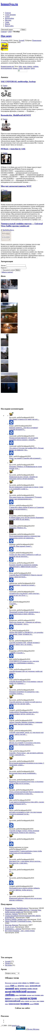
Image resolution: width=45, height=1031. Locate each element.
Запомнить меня (9, 270)
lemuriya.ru (9, 4)
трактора (26, 68)
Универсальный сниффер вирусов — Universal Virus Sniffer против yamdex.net (22, 225)
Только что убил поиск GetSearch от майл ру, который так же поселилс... (25, 555)
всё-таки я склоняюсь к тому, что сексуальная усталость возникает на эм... (25, 813)
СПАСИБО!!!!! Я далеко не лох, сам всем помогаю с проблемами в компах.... (24, 662)
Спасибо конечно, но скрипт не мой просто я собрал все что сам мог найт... (25, 703)
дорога (27, 986)
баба (20, 66)
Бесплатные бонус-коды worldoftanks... (23, 773)
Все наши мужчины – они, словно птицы (20, 931)
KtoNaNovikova (8, 230)
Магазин (8, 20)
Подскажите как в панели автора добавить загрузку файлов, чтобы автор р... (24, 889)
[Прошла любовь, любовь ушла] (11, 808)
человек (24, 1003)
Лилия (7, 963)
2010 (10, 31)
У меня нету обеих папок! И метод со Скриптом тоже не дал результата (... (26, 508)
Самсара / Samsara (11, 914)
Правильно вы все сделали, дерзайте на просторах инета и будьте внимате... (23, 478)
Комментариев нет (7, 66)
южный (32, 1004)
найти (42, 995)
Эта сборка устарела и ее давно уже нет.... (24, 419)
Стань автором (10, 15)
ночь (12, 998)
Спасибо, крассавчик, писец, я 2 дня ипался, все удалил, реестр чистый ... (26, 733)
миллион (29, 995)
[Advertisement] (10, 944)
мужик (15, 68)
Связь (7, 22)
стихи (20, 68)
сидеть (34, 1001)
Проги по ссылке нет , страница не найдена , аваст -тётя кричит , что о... (25, 623)
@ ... (10, 822)
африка (24, 983)
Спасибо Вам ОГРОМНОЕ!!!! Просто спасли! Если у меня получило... (25, 576)
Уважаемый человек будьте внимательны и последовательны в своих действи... (24, 613)
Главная (8, 13)
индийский (19, 991)
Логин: (3, 265)
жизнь (29, 988)
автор (20, 983)
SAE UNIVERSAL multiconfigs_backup (18, 81)
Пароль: (3, 268)
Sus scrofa (8, 965)
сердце (27, 1001)
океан (23, 998)
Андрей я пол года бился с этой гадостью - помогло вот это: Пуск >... (24, 594)
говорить (7, 985)
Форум (7, 24)
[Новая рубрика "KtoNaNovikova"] (11, 759)
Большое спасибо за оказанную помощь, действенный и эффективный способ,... (23, 566)
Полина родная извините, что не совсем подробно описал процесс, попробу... (23, 439)
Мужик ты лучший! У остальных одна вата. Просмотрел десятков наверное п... (24, 743)
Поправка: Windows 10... (18, 528)
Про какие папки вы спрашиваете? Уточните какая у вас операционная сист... (25, 498)
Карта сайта (9, 26)
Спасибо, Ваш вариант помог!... (20, 546)
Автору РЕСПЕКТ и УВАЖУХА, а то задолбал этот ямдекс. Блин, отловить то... (26, 633)
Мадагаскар (8, 983)
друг (17, 988)
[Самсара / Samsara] (11, 788)
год (12, 985)
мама (17, 995)
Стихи (7, 16)
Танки (5, 85)
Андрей (21, 40)
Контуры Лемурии (11, 925)
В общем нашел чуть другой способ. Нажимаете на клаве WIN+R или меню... (26, 518)
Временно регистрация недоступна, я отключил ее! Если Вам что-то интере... (26, 782)
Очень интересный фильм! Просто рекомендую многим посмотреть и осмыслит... (26, 793)
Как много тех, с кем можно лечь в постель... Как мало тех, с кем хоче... (25, 862)
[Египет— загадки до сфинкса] (11, 581)
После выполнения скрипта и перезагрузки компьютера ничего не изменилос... (24, 537)
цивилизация (14, 1004)
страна (42, 1001)
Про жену (6, 36)
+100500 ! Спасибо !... (17, 653)
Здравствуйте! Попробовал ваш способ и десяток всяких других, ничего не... (23, 713)
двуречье (21, 986)
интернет (31, 991)
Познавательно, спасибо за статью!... (22, 585)
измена (29, 66)
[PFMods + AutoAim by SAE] (11, 415)
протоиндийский (12, 1001)
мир (33, 995)
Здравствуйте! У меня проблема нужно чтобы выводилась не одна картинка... (25, 852)
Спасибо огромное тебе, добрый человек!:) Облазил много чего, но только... (24, 643)
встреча (37, 983)
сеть (31, 1001)
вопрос (32, 983)
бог (28, 983)
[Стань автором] (11, 769)
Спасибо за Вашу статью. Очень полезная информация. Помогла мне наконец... (24, 831)
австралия (14, 983)
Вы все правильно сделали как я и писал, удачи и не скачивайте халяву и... (26, 488)
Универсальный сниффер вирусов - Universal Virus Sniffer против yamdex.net (23, 911)
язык (36, 1004)
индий (8, 991)
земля (34, 989)
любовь (35, 66)
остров (32, 998)
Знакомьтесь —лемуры (13, 929)
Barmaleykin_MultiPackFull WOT (16, 115)
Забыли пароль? (7, 272)
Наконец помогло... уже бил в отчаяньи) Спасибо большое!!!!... (23, 428)
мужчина (37, 995)
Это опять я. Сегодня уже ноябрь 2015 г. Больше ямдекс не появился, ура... (26, 449)
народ (8, 998)
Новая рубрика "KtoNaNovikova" (17, 908)
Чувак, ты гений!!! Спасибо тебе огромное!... (25, 458)
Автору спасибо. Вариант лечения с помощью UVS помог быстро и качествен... (25, 723)
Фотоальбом (9, 18)
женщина (23, 988)
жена (24, 66)
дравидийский (35, 986)
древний (9, 988)
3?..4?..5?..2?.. (10, 927)
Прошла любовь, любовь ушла (16, 919)
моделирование (6, 68)
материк (22, 995)
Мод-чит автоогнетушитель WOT (16, 186)
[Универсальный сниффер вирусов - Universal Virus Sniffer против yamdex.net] (11, 424)
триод (33, 68)
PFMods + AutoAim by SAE (13, 149)
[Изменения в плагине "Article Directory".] (11, 749)
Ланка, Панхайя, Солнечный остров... (18, 921)
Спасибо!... (13, 604)
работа (22, 1001)
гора (16, 985)
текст (6, 1004)
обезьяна (16, 998)
